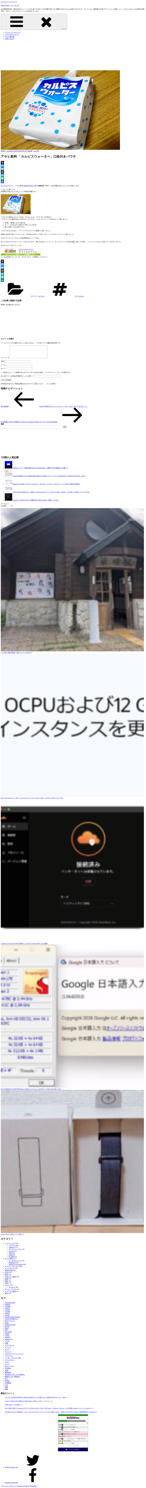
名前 (2, 361)
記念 (6, 1385)
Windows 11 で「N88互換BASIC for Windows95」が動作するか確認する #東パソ (40, 468)
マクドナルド (9, 1360)
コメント (5, 357)
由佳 (64, 1397)
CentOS (7, 1308)
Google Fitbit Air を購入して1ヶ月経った (12, 1234)
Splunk (7, 1333)
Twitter (7, 1335)
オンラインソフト (15, 1249)
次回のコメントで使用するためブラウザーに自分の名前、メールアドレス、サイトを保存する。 (37, 372)
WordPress (12, 1262)
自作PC (7, 1381)
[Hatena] (73, 175)
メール (3, 365)
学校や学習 (9, 1270)
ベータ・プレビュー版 (13, 1358)
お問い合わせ (9, 39)
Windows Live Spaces (16, 1264)
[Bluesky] (73, 168)
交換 (6, 1370)
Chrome (7, 1310)
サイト (3, 368)
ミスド (7, 1364)
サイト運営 (9, 1258)
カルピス (81, 296)
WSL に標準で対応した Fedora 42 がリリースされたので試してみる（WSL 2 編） (28, 1408)
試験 (6, 1387)
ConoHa (7, 1311)
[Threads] (73, 172)
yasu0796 (36, 151)
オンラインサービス (12, 1266)
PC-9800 (11, 1256)
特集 (6, 1281)
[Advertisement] (73, 55)
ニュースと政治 (10, 1291)
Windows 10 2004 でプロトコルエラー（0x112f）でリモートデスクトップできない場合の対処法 (46, 484)
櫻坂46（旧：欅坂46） (13, 1376)
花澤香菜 (8, 1383)
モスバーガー (9, 1366)
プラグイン (9, 1356)
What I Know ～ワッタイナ (10, 5)
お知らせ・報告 (10, 1277)
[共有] (73, 181)
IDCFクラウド (10, 1321)
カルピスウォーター (30, 186)
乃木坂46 (8, 1368)
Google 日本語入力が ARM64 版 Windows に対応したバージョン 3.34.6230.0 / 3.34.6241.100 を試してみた (49, 476)
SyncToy (11, 1251)
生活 (6, 1272)
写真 (6, 1283)
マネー (7, 1362)
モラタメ (4, 186)
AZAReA (8, 1306)
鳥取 (6, 1389)
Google (7, 1315)
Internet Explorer (10, 1324)
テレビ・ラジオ (10, 1289)
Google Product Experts (12, 1317)
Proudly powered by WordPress (27, 1486)
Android (7, 1304)
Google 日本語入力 (11, 1319)
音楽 (6, 1274)
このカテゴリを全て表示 (73, 1445)
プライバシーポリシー (13, 32)
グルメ (7, 1285)
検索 (2, 424)
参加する (85, 1446)
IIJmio (7, 1323)
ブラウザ (12, 1245)
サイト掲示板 (9, 36)
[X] (73, 162)
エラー (7, 1349)
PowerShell (8, 1332)
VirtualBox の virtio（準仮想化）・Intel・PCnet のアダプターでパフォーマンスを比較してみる (32, 1412)
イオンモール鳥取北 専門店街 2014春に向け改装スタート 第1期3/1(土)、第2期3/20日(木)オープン (33, 1397)
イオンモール (9, 1345)
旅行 (6, 1293)
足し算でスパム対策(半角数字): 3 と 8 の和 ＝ (17, 376)
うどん (7, 1341)
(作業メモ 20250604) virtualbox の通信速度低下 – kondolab (78, 1412)
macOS (7, 1326)
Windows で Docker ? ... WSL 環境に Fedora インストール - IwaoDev (72, 1408)
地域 (6, 1279)
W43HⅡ (8, 1337)
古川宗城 (17, 1404)
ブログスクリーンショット (14, 1354)
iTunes (11, 1255)
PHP (6, 1330)
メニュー (63, 28)
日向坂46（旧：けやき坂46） (15, 1374)
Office (11, 1253)
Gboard (7, 1313)
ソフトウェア (9, 1243)
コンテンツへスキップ (9, 2)
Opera (7, 1328)
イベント (8, 1347)
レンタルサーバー (15, 1260)
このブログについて (12, 34)
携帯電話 (8, 1372)
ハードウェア (9, 1268)
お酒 (6, 1343)
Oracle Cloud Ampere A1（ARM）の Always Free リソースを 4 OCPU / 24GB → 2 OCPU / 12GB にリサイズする (51, 492)
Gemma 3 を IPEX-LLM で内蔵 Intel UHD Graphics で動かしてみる (35, 500)
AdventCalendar (10, 1302)
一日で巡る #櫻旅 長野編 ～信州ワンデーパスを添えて (16, 652)
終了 (6, 1379)
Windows (12, 1247)
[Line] (73, 178)
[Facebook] (73, 165)
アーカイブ (5, 504)
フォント (8, 1351)
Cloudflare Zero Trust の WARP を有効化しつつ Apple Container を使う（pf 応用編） (24, 943)
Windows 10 (9, 1339)
